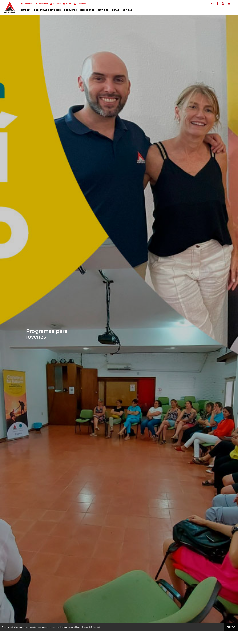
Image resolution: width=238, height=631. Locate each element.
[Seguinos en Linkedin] (228, 3)
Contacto (57, 4)
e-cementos (43, 4)
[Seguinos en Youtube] (223, 3)
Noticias (127, 10)
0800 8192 (29, 4)
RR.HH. (69, 4)
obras (115, 10)
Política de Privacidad (91, 627)
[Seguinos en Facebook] (212, 3)
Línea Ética (82, 4)
